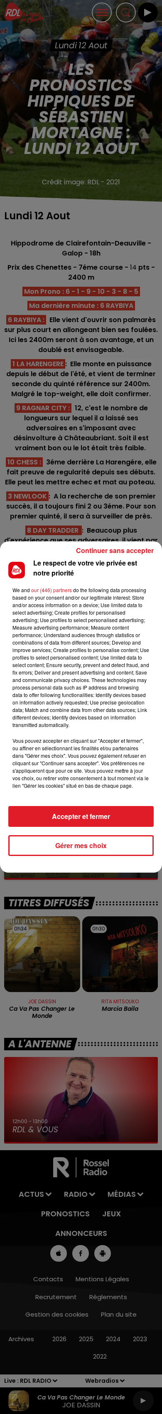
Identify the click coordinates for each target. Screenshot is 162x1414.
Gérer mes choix (81, 845)
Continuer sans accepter (115, 550)
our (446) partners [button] (51, 589)
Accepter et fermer (81, 816)
